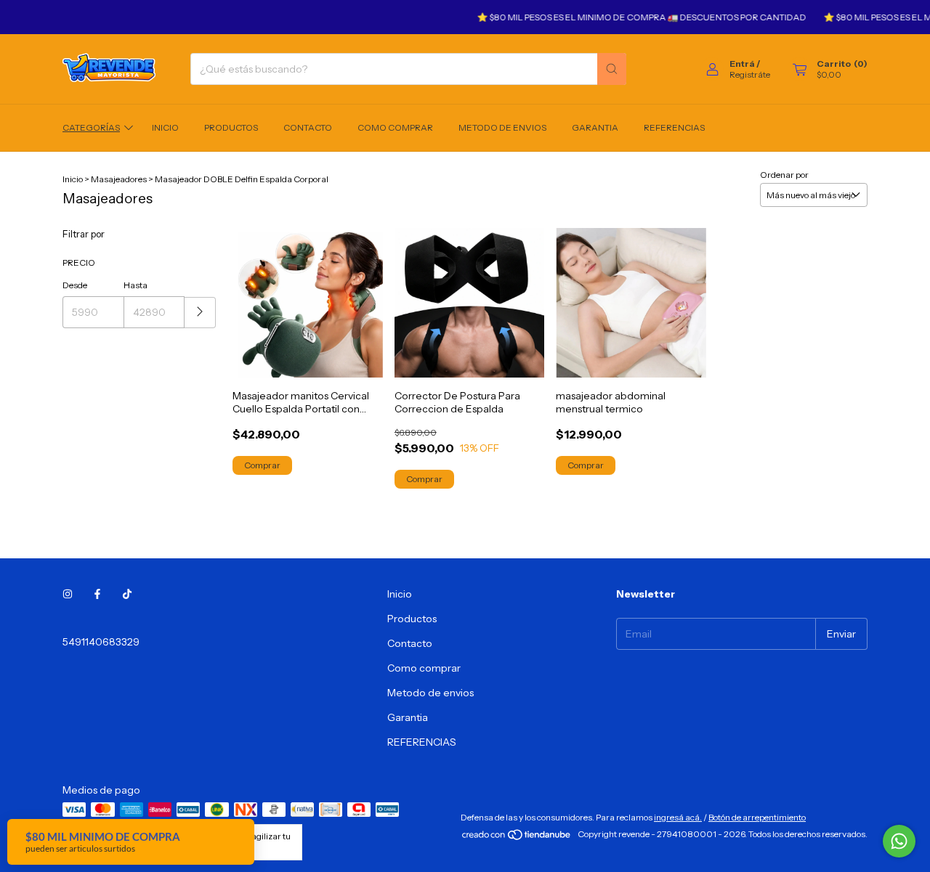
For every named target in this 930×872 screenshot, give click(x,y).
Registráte (749, 74)
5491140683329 (101, 641)
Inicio (165, 127)
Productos (231, 127)
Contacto (307, 127)
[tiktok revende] (127, 593)
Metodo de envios (502, 127)
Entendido (133, 848)
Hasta (135, 285)
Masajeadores (119, 179)
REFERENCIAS (674, 127)
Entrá (742, 63)
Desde (74, 285)
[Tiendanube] (517, 837)
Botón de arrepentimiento (757, 817)
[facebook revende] (97, 593)
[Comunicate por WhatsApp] (899, 841)
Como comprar (395, 127)
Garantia (595, 127)
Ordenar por (784, 174)
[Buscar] (611, 69)
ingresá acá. (678, 817)
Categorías (91, 127)
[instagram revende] (67, 593)
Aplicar (200, 312)
